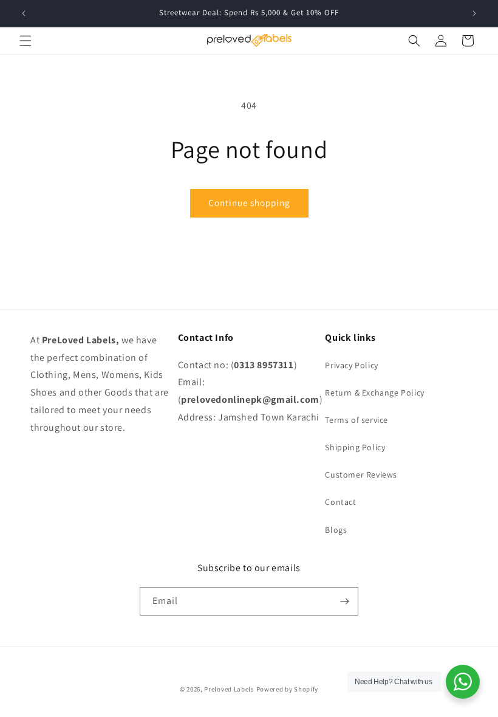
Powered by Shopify (287, 689)
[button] (25, 40)
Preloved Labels (229, 689)
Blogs (336, 529)
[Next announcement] (474, 13)
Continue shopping (249, 202)
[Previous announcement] (23, 13)
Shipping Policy (355, 447)
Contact (340, 501)
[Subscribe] (344, 601)
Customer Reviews (361, 474)
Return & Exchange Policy (374, 392)
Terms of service (356, 419)
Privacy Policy (351, 365)
